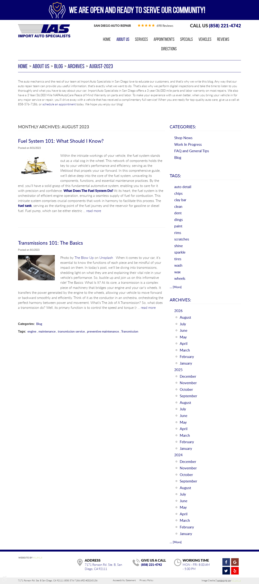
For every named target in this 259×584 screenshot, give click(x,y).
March (185, 350)
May (183, 337)
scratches (181, 239)
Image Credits (208, 580)
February (187, 356)
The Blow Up (84, 257)
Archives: (180, 300)
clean (178, 206)
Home (107, 39)
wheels (179, 278)
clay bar (180, 199)
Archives (76, 66)
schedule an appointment (59, 104)
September (188, 395)
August (185, 317)
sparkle (179, 252)
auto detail (182, 186)
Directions (169, 48)
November (188, 382)
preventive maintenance (103, 331)
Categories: (183, 126)
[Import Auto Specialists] (44, 30)
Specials (186, 39)
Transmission (129, 331)
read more (93, 210)
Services (141, 39)
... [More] (176, 287)
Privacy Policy (146, 580)
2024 (178, 454)
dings (178, 219)
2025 (178, 369)
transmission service (71, 331)
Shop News (183, 137)
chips (178, 193)
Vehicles (205, 39)
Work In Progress (188, 144)
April (183, 343)
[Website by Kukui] (30, 558)
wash (178, 265)
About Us (122, 39)
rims (177, 232)
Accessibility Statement (124, 580)
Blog (58, 66)
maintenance (47, 331)
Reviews (223, 39)
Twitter (226, 571)
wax (177, 271)
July (183, 323)
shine (178, 245)
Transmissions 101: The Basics (50, 242)
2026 (178, 310)
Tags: (175, 175)
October (186, 389)
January (186, 363)
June (183, 330)
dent (178, 212)
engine (31, 331)
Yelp (235, 571)
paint (178, 226)
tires (177, 258)
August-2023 (101, 66)
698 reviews (165, 26)
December (188, 376)
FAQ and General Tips (191, 150)
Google (235, 562)
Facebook (226, 562)
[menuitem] (107, 39)
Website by (229, 581)
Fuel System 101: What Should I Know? (61, 140)
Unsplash (106, 257)
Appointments (164, 39)
